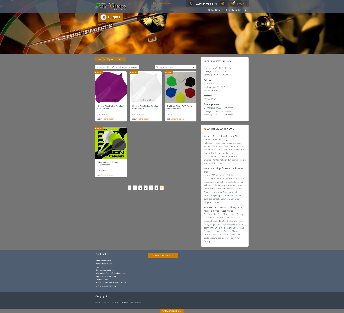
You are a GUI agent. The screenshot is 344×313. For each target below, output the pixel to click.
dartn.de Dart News (220, 128)
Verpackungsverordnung (106, 276)
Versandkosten (107, 119)
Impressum (100, 267)
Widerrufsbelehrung (104, 264)
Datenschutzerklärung (105, 270)
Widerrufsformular (103, 260)
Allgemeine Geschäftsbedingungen (110, 273)
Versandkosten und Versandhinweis (111, 283)
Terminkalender (233, 10)
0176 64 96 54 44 (206, 3)
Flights (110, 59)
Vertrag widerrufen (163, 255)
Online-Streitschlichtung (106, 286)
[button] (246, 10)
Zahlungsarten (102, 279)
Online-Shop (214, 10)
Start (99, 59)
